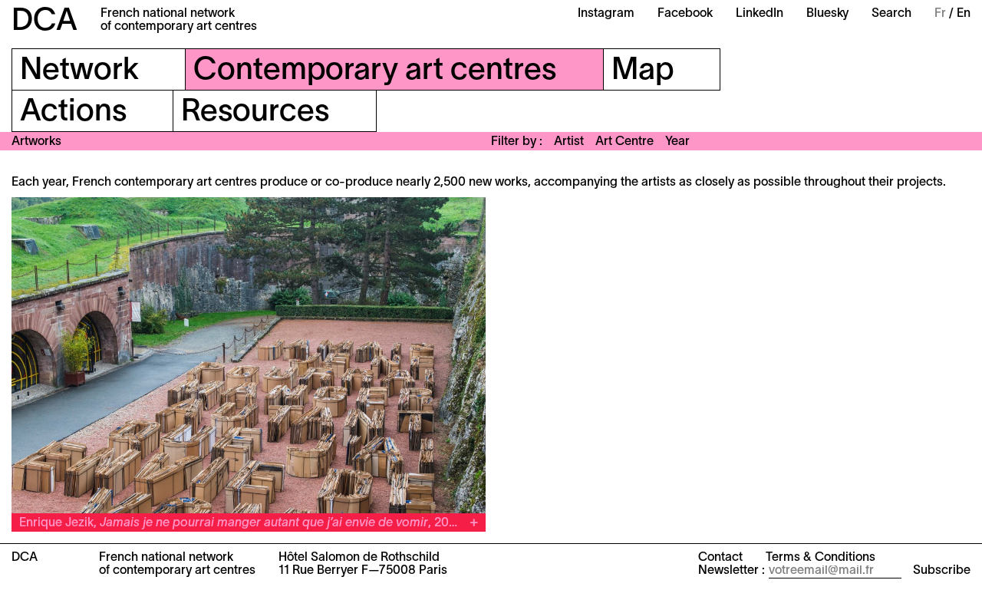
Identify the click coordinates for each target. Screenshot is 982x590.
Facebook (685, 13)
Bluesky (827, 13)
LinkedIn (759, 13)
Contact (720, 557)
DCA (44, 22)
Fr (940, 13)
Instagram (606, 13)
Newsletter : (731, 570)
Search (891, 13)
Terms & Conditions (820, 557)
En (963, 13)
